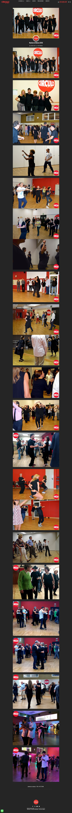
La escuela (21, 1)
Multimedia (41, 46)
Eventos (34, 1)
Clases (27, 1)
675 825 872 (63, 2)
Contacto (47, 1)
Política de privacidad (34, 809)
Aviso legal (29, 809)
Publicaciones (40, 1)
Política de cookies (42, 809)
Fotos (38, 46)
